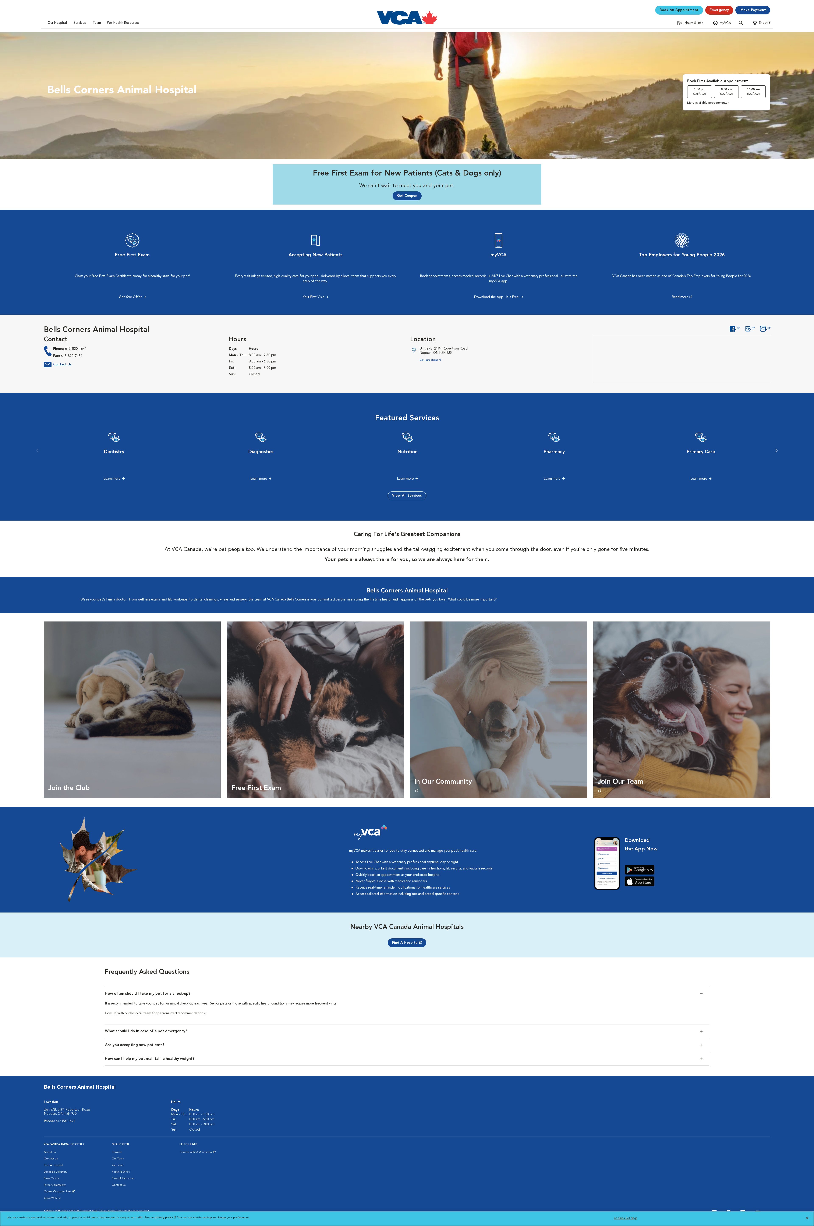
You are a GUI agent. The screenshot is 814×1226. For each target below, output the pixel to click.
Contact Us (62, 364)
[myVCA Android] (641, 870)
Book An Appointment (679, 10)
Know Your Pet (121, 1171)
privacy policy (165, 1217)
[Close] (807, 1218)
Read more (680, 297)
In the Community (55, 1185)
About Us (50, 1152)
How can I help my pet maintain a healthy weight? (149, 1059)
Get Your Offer (130, 297)
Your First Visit (313, 297)
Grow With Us (52, 1198)
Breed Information (123, 1178)
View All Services (407, 495)
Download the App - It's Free (496, 297)
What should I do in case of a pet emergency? (146, 1031)
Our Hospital (57, 23)
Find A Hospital (405, 943)
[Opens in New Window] (735, 328)
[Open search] (742, 22)
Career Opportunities (58, 1192)
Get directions (434, 360)
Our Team (118, 1158)
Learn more (112, 479)
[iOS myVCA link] (641, 881)
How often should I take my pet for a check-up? (147, 994)
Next (776, 451)
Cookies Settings (625, 1218)
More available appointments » (708, 102)
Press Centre (51, 1178)
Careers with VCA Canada (196, 1153)
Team (97, 23)
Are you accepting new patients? (134, 1045)
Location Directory (55, 1171)
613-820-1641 (76, 349)
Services (80, 23)
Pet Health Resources (123, 23)
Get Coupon (407, 196)
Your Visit (117, 1165)
